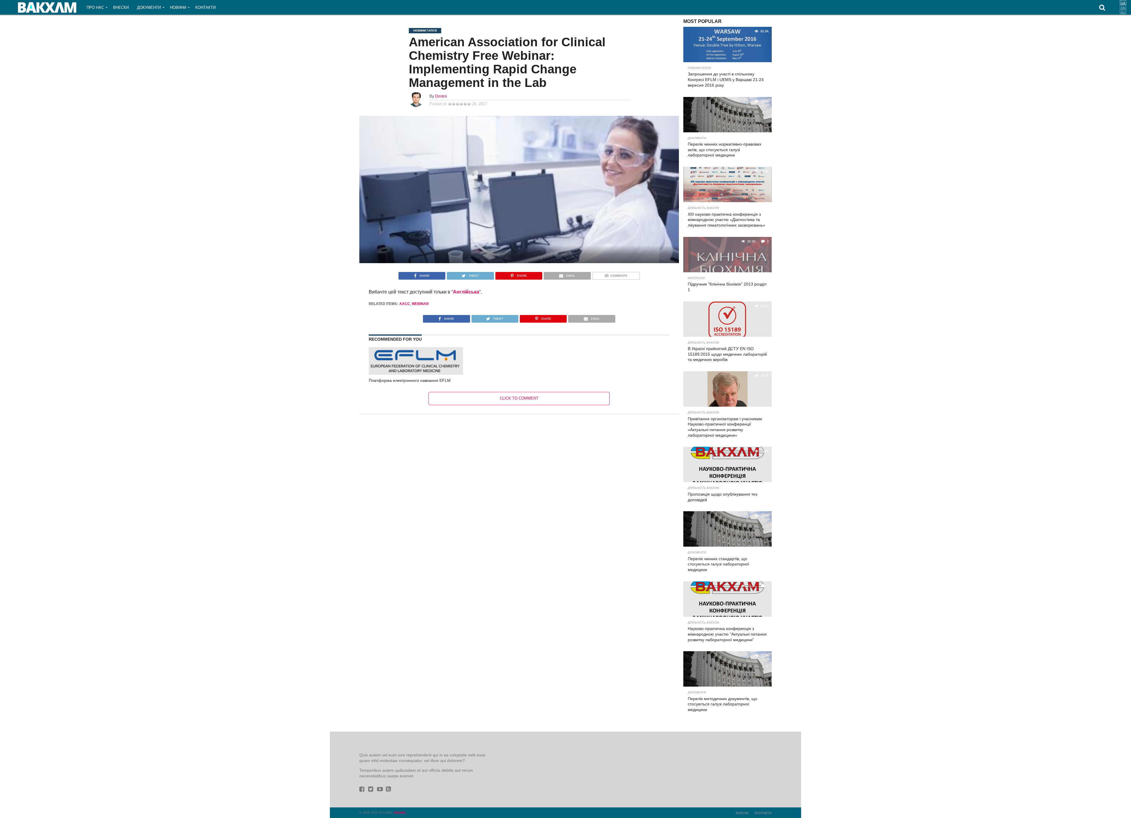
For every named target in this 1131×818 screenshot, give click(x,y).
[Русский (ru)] (1123, 12)
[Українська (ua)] (1123, 3)
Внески (121, 7)
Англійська (466, 291)
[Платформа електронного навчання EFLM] (416, 373)
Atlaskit (400, 812)
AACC (404, 304)
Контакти (205, 7)
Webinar (420, 304)
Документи (149, 7)
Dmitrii (441, 96)
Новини (178, 7)
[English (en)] (1123, 7)
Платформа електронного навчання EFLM (410, 380)
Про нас (95, 7)
